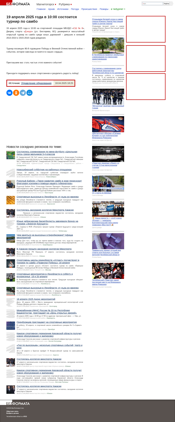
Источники (62, 9)
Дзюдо (28, 31)
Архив (51, 9)
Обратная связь (12, 411)
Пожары (104, 9)
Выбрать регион (12, 413)
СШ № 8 (78, 28)
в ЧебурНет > (118, 9)
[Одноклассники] (16, 93)
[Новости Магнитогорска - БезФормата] (15, 3)
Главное (41, 9)
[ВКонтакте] (9, 93)
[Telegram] (23, 93)
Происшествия (89, 9)
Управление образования (36, 83)
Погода (75, 9)
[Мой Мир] (29, 93)
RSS (25, 416)
